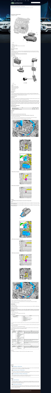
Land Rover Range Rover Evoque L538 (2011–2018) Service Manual (17, 7)
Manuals (12, 0)
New (21, 0)
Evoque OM (15, 0)
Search (28, 0)
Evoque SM (18, 0)
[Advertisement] (25, 11)
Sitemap (25, 0)
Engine (25, 7)
